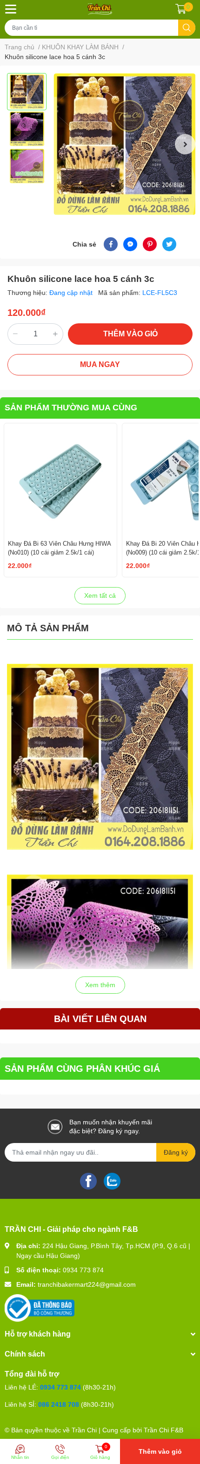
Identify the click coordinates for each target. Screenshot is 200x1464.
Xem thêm (100, 985)
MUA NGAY (100, 364)
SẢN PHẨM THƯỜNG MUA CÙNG (71, 407)
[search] (186, 28)
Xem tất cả (100, 595)
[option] (27, 91)
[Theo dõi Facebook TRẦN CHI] (88, 1180)
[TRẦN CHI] (99, 9)
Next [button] (185, 144)
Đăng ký (176, 1152)
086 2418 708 (58, 1404)
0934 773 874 (83, 1270)
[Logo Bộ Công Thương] (39, 1307)
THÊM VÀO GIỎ (130, 334)
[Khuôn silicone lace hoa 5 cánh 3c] (124, 144)
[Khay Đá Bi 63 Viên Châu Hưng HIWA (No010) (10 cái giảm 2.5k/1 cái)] (60, 479)
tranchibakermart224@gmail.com (87, 1284)
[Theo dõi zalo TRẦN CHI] (112, 1180)
